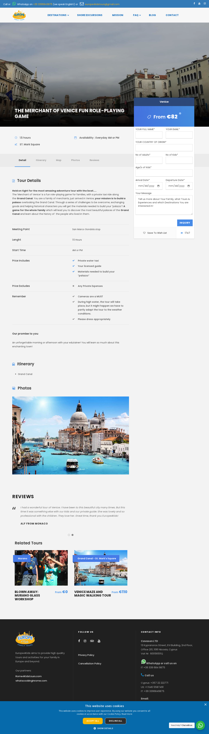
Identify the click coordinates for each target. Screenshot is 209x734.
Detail (22, 160)
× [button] (205, 704)
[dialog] (104, 717)
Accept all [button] (93, 720)
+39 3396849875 (42, 4)
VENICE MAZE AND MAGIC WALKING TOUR (92, 594)
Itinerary (41, 160)
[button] (104, 728)
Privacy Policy (86, 655)
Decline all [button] (115, 720)
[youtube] (199, 3)
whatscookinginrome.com (31, 680)
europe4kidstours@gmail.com (102, 4)
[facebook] (194, 3)
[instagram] (205, 3)
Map (58, 160)
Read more (127, 714)
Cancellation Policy (89, 663)
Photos (75, 160)
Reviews (94, 160)
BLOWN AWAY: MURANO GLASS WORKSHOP (27, 596)
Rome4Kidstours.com (29, 676)
